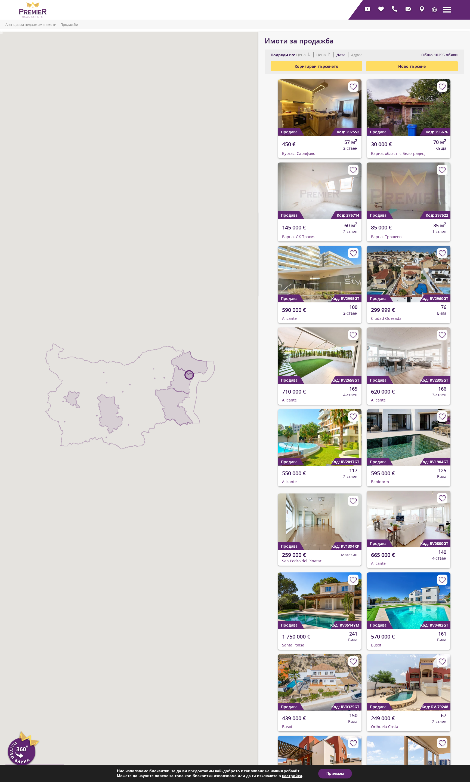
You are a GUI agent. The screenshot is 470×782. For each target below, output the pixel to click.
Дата (341, 54)
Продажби (69, 24)
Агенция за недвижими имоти (30, 24)
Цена (301, 54)
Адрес (356, 54)
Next (354, 103)
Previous (279, 103)
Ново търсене (412, 66)
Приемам (335, 773)
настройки (292, 776)
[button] (434, 10)
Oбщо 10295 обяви (439, 54)
